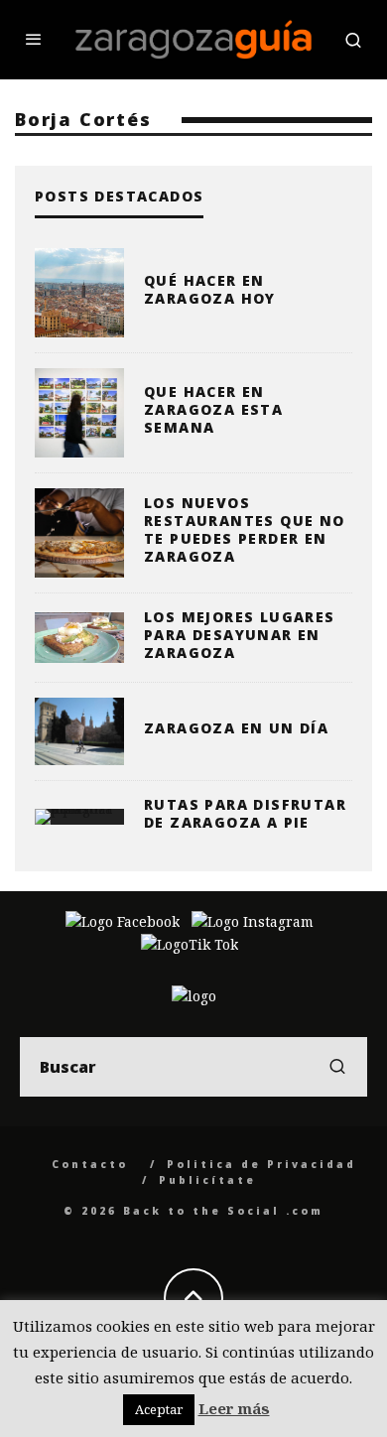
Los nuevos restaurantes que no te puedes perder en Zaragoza (244, 530)
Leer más (234, 1408)
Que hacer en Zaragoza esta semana (213, 409)
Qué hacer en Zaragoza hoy (210, 289)
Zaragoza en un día (236, 727)
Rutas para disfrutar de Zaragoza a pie (245, 813)
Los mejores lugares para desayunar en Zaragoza (239, 634)
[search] (337, 1067)
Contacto (90, 1164)
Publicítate (207, 1180)
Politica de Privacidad (261, 1164)
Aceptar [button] (159, 1409)
